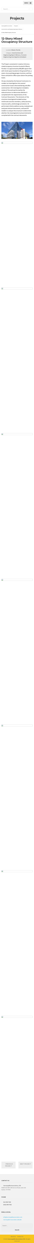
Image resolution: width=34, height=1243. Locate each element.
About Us (13, 1236)
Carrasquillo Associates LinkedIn (12, 1220)
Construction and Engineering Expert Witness (11, 29)
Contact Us (20, 1236)
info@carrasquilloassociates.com (12, 1217)
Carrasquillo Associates (6, 25)
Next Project (25, 1164)
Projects (16, 25)
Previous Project (9, 1165)
